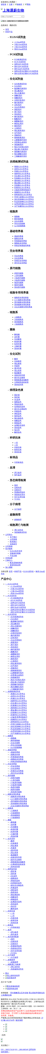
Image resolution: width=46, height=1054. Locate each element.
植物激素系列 (19, 137)
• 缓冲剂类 (14, 850)
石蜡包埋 (17, 488)
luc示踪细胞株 (19, 226)
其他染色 (17, 428)
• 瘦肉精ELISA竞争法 (18, 708)
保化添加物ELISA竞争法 (24, 199)
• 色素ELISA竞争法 (17, 698)
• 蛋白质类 (14, 853)
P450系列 (18, 86)
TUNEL (17, 499)
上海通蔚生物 (6, 995)
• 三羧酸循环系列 (16, 689)
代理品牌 (9, 558)
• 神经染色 (14, 890)
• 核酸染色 (14, 897)
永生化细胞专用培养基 (23, 307)
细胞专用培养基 (12, 794)
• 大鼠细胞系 (15, 813)
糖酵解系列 (18, 121)
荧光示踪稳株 (19, 223)
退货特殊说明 (15, 565)
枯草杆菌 (17, 344)
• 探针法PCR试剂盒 (17, 605)
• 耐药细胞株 (15, 740)
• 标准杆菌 (14, 829)
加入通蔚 (9, 567)
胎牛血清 (17, 475)
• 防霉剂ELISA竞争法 (18, 715)
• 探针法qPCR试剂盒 (18, 607)
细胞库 (9, 736)
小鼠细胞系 (18, 324)
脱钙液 (17, 397)
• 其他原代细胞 (16, 792)
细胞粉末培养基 (20, 243)
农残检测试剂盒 (12, 691)
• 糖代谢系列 (15, 649)
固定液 (17, 395)
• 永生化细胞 (15, 743)
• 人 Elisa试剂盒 (16, 586)
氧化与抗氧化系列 (21, 147)
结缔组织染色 (19, 407)
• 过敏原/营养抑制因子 (18, 717)
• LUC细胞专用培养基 (18, 799)
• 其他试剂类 (15, 867)
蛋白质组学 (33, 993)
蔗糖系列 (17, 135)
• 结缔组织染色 (16, 883)
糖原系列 (17, 126)
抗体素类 (17, 361)
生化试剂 (10, 839)
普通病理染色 (19, 492)
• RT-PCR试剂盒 (16, 600)
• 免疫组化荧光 (16, 948)
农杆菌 (17, 337)
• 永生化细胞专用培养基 (19, 806)
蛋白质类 (17, 371)
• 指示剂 (13, 906)
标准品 (9, 925)
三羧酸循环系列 (20, 156)
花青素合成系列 (20, 142)
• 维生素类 (14, 846)
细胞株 (17, 216)
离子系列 (17, 112)
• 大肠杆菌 (14, 834)
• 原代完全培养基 (16, 773)
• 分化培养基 (15, 768)
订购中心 (9, 560)
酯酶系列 (17, 119)
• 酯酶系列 (14, 652)
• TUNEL (13, 953)
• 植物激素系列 (16, 670)
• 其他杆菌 (14, 836)
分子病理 (17, 509)
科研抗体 (10, 911)
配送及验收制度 (16, 563)
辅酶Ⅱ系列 (18, 98)
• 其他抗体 (14, 923)
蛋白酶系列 (18, 91)
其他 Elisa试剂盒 (20, 49)
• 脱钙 (12, 939)
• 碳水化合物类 (16, 860)
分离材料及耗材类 (21, 382)
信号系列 (17, 133)
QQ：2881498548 (21, 1049)
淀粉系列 (17, 105)
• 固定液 (13, 871)
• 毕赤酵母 (14, 827)
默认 (7, 973)
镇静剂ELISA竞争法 (22, 174)
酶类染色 (17, 432)
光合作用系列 (19, 107)
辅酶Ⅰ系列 (18, 95)
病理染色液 (11, 869)
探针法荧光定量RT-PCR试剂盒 (26, 73)
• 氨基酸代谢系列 (16, 621)
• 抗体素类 (14, 843)
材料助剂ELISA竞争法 (23, 195)
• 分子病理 (14, 957)
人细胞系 (17, 317)
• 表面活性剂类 (16, 857)
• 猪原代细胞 (15, 789)
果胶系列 (17, 109)
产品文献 (13, 556)
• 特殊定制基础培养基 (18, 761)
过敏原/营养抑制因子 (22, 190)
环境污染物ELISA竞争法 (24, 197)
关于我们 (13, 537)
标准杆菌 (17, 341)
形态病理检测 (12, 937)
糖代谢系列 (18, 116)
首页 (7, 29)
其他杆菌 (17, 348)
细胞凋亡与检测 (12, 964)
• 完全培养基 (15, 766)
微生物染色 (18, 418)
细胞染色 (17, 402)
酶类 (16, 359)
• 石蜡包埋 (14, 941)
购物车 (19, 4)
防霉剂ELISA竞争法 (22, 188)
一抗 (16, 443)
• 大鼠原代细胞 (16, 785)
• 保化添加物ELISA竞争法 (20, 726)
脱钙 (16, 485)
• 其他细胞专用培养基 (18, 804)
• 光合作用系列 (16, 640)
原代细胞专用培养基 (22, 302)
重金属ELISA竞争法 (22, 183)
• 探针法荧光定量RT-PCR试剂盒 (22, 612)
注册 (11, 4)
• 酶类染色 (14, 909)
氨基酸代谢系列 (20, 88)
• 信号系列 (14, 666)
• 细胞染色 (14, 878)
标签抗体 (17, 450)
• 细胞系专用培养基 (17, 797)
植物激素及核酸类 (21, 380)
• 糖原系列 (14, 659)
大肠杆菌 (17, 346)
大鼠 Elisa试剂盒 (20, 44)
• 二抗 (12, 916)
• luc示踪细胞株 (16, 747)
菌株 (8, 820)
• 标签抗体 (14, 920)
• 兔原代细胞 (15, 787)
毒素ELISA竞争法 (21, 167)
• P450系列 (14, 619)
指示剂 (17, 430)
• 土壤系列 (14, 661)
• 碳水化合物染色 (16, 885)
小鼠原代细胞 (19, 278)
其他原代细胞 (19, 287)
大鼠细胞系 (18, 319)
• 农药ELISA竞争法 (17, 696)
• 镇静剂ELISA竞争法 (18, 701)
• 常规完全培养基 (16, 771)
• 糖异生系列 (15, 656)
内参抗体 (17, 447)
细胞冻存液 (18, 238)
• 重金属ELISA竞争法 (18, 710)
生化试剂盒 (11, 614)
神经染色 (17, 414)
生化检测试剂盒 (20, 84)
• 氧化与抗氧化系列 (17, 680)
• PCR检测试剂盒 (16, 598)
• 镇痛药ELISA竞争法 (18, 719)
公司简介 (9, 535)
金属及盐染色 (19, 425)
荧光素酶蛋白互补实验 (19, 993)
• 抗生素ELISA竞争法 (18, 703)
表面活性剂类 (19, 375)
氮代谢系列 (18, 102)
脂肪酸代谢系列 (20, 151)
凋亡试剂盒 (18, 530)
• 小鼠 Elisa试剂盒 (17, 591)
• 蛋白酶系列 (15, 624)
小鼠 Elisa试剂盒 (20, 47)
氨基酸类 (17, 373)
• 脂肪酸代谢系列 (16, 684)
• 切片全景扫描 (16, 951)
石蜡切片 (17, 490)
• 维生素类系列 (16, 663)
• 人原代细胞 (15, 780)
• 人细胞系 (14, 811)
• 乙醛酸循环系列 (16, 673)
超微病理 (17, 520)
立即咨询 (32, 1049)
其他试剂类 (18, 385)
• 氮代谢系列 (15, 635)
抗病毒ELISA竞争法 (22, 185)
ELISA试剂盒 (28, 571)
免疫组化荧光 (19, 495)
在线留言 (13, 544)
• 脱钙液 (13, 874)
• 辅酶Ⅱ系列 (14, 631)
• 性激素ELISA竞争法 (18, 705)
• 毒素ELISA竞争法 (17, 694)
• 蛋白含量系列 (16, 626)
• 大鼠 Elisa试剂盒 (17, 589)
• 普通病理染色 (16, 946)
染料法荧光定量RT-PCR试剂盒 (26, 71)
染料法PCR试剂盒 (21, 64)
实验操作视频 (15, 553)
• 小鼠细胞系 (15, 818)
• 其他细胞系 (15, 815)
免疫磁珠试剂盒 (20, 532)
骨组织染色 (18, 404)
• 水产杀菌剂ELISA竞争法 (20, 733)
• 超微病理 (14, 962)
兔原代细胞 (18, 283)
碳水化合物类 (19, 378)
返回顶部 (19, 1020)
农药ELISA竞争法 (21, 169)
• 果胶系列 (14, 642)
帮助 (28, 4)
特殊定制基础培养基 (22, 245)
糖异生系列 (18, 123)
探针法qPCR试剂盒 (21, 69)
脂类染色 (17, 416)
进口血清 (17, 472)
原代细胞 (10, 775)
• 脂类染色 (14, 892)
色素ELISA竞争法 (21, 171)
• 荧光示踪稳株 (16, 745)
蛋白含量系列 (19, 93)
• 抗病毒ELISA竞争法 (18, 712)
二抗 (16, 445)
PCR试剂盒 (11, 596)
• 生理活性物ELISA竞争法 (20, 731)
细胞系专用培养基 (21, 298)
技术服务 (9, 549)
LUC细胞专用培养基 (22, 300)
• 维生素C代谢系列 (17, 682)
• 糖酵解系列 (15, 654)
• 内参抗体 (14, 918)
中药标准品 (18, 462)
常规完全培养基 (20, 260)
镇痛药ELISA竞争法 (22, 192)
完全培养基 (18, 256)
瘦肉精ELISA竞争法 (22, 181)
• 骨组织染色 (15, 881)
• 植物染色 (14, 899)
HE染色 (17, 400)
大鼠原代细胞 (19, 280)
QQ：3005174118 (7, 1049)
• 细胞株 (13, 738)
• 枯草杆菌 (14, 832)
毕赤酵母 (17, 339)
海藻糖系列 (18, 144)
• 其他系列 (14, 647)
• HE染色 (13, 876)
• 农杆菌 (13, 825)
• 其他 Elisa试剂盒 (17, 593)
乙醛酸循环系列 (20, 140)
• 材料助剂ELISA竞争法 (19, 722)
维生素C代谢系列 (21, 149)
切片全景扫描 (19, 497)
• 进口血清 (14, 932)
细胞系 (9, 808)
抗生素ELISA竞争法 (22, 176)
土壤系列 (17, 128)
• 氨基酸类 (14, 855)
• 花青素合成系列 (16, 675)
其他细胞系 (18, 322)
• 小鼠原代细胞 (16, 782)
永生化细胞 (18, 221)
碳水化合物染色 (20, 409)
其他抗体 (17, 452)
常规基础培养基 (20, 241)
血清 (8, 930)
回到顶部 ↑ (5, 1052)
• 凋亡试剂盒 (15, 967)
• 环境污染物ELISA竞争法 (20, 724)
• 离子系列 (14, 645)
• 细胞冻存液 (15, 754)
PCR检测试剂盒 (20, 59)
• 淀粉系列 (14, 638)
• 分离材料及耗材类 (17, 864)
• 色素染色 (14, 888)
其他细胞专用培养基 (22, 305)
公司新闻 (13, 539)
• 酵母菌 (13, 822)
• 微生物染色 (15, 895)
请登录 (3, 4)
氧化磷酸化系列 (20, 154)
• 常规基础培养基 (16, 757)
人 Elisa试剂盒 (19, 42)
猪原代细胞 (18, 285)
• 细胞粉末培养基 (16, 759)
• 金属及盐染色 (16, 902)
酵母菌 (17, 334)
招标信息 (41, 993)
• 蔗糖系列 (14, 668)
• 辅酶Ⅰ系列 (14, 628)
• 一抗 (12, 913)
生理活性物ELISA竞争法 (24, 204)
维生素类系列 (19, 130)
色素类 (17, 366)
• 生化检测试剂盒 (16, 617)
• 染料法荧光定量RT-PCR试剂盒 (22, 610)
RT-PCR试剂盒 (20, 62)
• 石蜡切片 (14, 944)
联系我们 (13, 542)
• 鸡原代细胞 (15, 778)
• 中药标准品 (15, 927)
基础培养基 (18, 236)
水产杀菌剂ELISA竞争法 (24, 206)
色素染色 (17, 411)
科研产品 (9, 32)
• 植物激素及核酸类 (17, 862)
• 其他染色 (14, 904)
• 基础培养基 (15, 752)
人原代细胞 (18, 276)
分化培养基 (18, 258)
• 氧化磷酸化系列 (16, 687)
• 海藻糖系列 (15, 677)
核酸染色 (17, 421)
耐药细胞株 (18, 219)
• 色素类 (13, 848)
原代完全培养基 (20, 263)
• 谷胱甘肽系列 (16, 633)
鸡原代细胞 (18, 273)
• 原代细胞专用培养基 (18, 801)
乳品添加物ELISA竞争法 (24, 202)
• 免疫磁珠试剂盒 (16, 969)
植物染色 (17, 423)
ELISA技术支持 (16, 551)
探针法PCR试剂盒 (21, 66)
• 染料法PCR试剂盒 (17, 603)
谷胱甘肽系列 (19, 100)
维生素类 (17, 363)
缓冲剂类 (17, 368)
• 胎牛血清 (14, 934)
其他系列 (17, 114)
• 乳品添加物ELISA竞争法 (20, 729)
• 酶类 (12, 841)
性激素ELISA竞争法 (22, 178)
